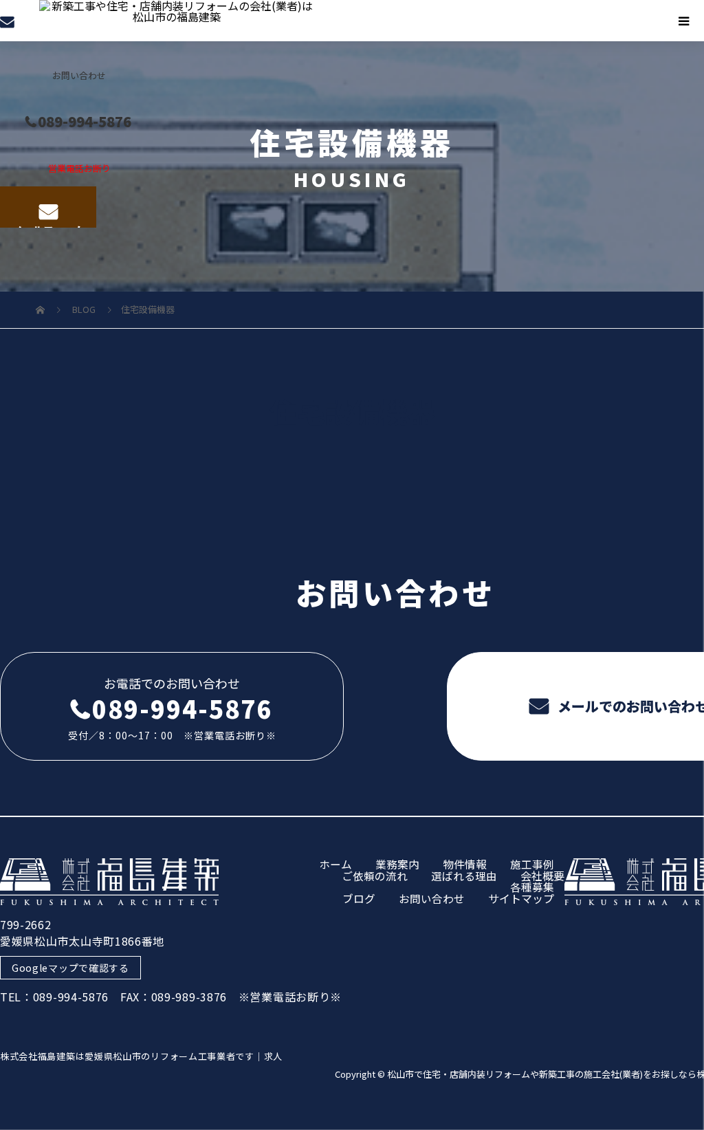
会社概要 (542, 875)
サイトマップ (521, 898)
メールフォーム (48, 225)
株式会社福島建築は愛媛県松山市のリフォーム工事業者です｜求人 (141, 1056)
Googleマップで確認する (70, 968)
